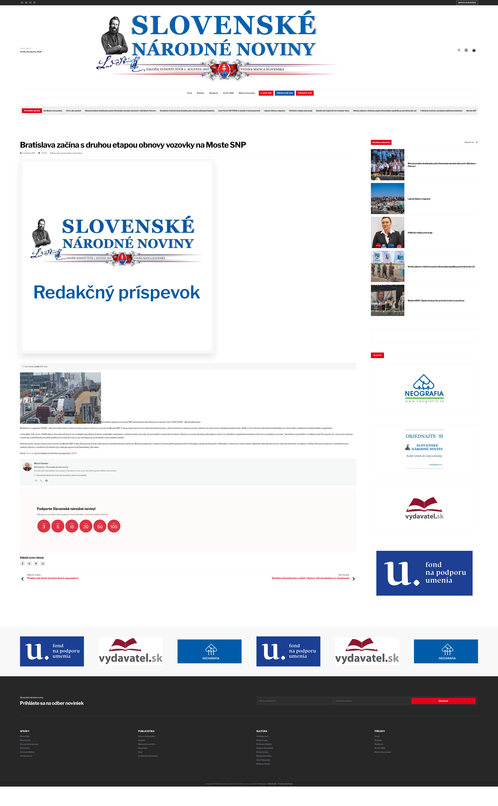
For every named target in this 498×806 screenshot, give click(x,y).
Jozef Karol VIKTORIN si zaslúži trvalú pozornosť (218, 111)
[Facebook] (46, 480)
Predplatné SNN (285, 93)
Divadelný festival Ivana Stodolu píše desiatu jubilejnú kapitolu (166, 111)
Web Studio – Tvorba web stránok (280, 784)
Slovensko (25, 736)
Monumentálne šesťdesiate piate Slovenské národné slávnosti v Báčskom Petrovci (99, 111)
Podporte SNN (305, 93)
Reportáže (143, 748)
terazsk (44, 153)
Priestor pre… (262, 740)
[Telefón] (41, 480)
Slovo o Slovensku (146, 736)
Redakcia (213, 93)
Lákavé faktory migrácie (253, 111)
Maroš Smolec (41, 463)
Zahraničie (25, 748)
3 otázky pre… (262, 736)
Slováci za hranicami (29, 744)
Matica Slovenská (467, 3)
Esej (140, 752)
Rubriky (200, 93)
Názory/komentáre (146, 744)
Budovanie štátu (263, 756)
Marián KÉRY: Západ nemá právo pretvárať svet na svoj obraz (436, 300)
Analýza (141, 740)
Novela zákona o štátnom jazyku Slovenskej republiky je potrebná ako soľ (364, 111)
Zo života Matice (27, 752)
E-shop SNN (266, 93)
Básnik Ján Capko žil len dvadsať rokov (312, 111)
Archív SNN (228, 93)
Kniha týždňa (262, 752)
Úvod (189, 93)
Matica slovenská (247, 93)
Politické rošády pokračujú (280, 111)
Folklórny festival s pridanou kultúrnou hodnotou (421, 111)
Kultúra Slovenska (264, 748)
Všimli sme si (26, 756)
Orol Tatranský (263, 760)
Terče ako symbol (52, 111)
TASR (73, 453)
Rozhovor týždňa (264, 744)
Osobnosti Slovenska (148, 756)
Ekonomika (25, 740)
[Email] (36, 480)
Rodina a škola (262, 764)
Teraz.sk (30, 453)
